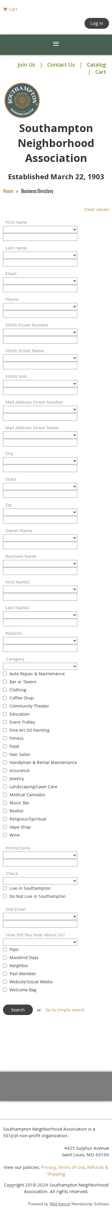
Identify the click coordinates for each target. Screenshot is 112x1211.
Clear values (96, 209)
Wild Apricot (60, 1204)
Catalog (96, 64)
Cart (100, 71)
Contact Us (61, 64)
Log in (96, 23)
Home (8, 191)
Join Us (26, 64)
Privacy (48, 1167)
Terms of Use (71, 1167)
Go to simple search (65, 1010)
